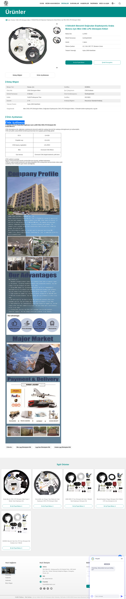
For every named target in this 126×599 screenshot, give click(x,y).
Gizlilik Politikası (19, 597)
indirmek (94, 3)
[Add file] (92, 596)
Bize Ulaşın (104, 3)
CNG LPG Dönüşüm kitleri (23, 20)
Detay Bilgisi (17, 75)
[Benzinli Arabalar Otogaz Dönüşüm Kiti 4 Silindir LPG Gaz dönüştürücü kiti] (110, 483)
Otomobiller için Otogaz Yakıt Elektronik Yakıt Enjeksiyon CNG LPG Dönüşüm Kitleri (47, 500)
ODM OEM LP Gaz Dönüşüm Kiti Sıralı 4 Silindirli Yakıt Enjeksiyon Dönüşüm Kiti (78, 500)
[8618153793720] (51, 589)
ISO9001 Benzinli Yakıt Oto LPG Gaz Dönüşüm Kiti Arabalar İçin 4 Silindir (16, 542)
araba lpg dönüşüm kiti (63, 447)
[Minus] (122, 559)
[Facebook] (44, 589)
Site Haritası (28, 597)
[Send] (121, 596)
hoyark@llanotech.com (49, 584)
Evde (42, 3)
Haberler (84, 3)
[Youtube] (48, 589)
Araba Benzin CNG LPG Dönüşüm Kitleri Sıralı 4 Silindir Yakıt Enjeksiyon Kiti (16, 500)
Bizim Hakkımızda (52, 3)
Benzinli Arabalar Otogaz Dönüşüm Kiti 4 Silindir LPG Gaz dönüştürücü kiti (110, 500)
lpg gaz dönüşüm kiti (42, 447)
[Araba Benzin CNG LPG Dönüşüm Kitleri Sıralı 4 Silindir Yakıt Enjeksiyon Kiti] (16, 483)
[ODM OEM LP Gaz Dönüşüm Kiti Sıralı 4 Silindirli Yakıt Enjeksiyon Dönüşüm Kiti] (79, 483)
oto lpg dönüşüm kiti (23, 447)
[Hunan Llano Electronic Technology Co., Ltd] (6, 3)
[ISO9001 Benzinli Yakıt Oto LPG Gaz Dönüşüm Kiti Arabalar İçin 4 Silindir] (16, 525)
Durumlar (74, 3)
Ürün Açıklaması (43, 75)
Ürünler (65, 3)
